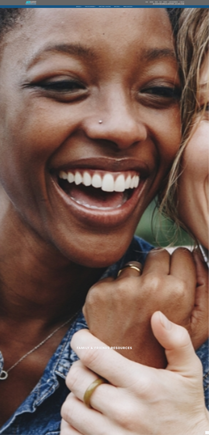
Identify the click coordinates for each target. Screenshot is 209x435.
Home (146, 1)
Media (156, 1)
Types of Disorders (90, 6)
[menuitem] (182, 2)
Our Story (116, 6)
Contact (165, 1)
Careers (151, 1)
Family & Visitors (127, 6)
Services (78, 6)
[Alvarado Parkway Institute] (31, 2)
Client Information (173, 1)
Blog (160, 1)
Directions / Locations (105, 6)
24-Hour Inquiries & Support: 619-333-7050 (168, 4)
